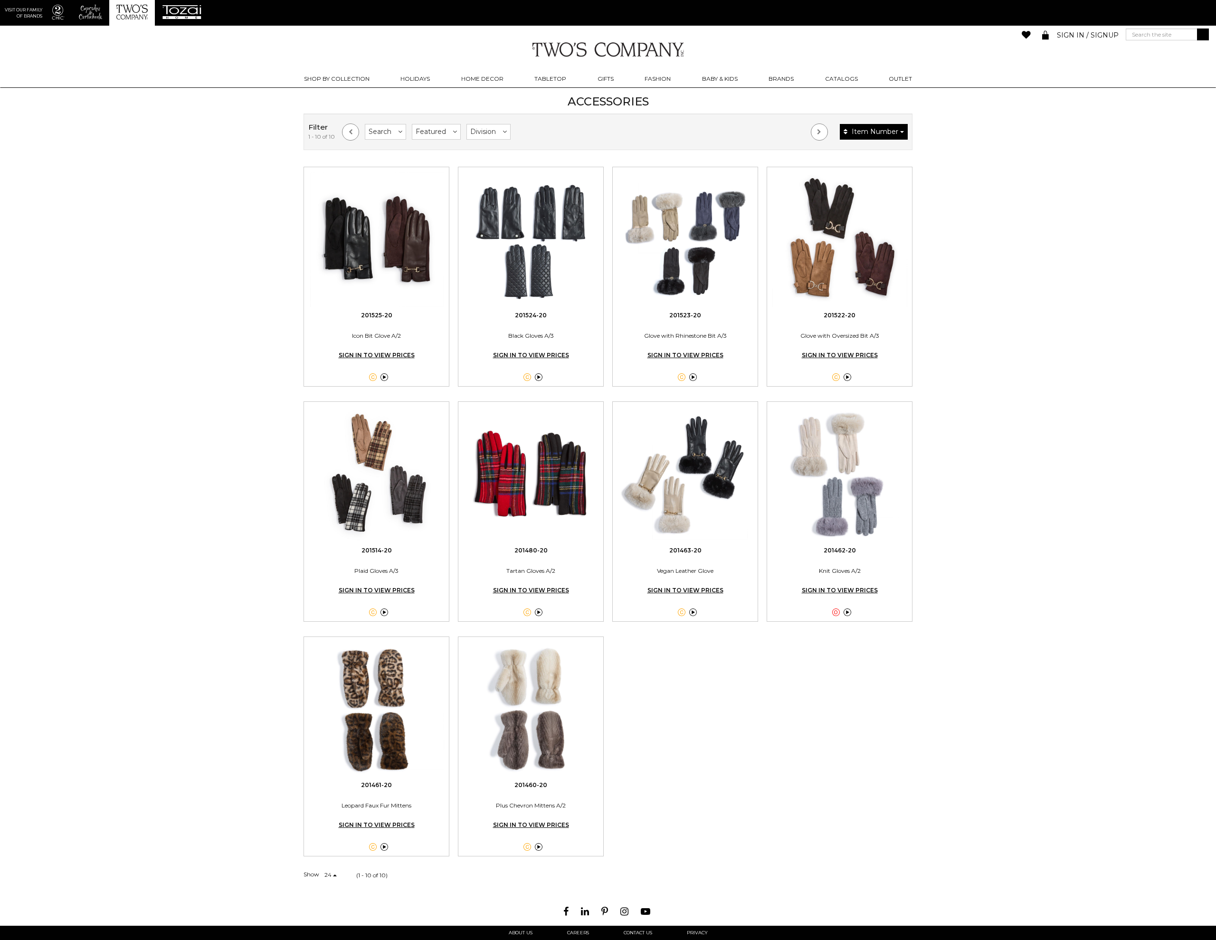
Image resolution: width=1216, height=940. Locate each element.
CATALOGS (841, 78)
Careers (578, 933)
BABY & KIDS (720, 78)
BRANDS (781, 78)
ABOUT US (520, 933)
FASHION (658, 78)
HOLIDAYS (415, 78)
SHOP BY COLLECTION (337, 78)
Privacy (697, 933)
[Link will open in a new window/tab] (567, 911)
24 (328, 874)
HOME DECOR (482, 78)
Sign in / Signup (1088, 35)
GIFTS (606, 78)
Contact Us (638, 933)
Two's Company (608, 49)
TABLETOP (550, 78)
